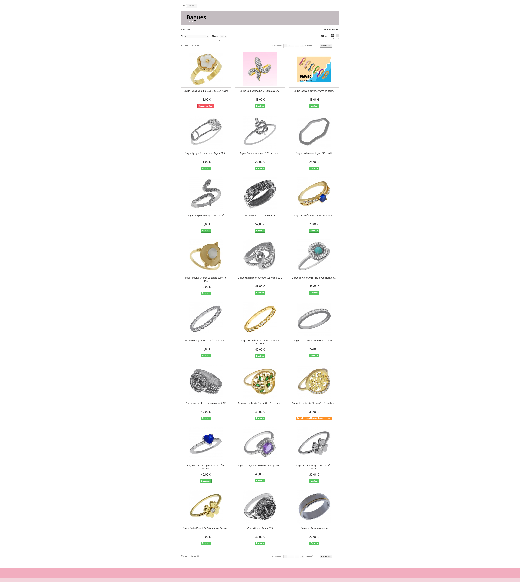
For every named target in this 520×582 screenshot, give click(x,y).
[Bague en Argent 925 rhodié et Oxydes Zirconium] (206, 319)
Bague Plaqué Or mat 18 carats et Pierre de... (205, 279)
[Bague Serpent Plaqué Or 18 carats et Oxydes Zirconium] (260, 69)
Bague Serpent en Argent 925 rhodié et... (259, 153)
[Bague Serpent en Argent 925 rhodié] (206, 194)
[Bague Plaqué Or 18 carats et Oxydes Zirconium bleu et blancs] (314, 194)
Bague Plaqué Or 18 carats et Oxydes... (314, 215)
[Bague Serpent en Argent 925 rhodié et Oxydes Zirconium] (260, 132)
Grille (332, 38)
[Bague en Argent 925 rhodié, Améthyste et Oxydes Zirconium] (260, 444)
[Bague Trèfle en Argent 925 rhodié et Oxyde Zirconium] (314, 444)
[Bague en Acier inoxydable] (314, 507)
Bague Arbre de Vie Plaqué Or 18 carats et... (259, 403)
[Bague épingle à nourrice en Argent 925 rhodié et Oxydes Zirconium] (206, 132)
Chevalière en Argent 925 (260, 528)
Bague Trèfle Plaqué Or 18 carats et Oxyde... (206, 528)
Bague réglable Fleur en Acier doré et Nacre (206, 91)
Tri (182, 36)
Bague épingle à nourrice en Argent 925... (206, 153)
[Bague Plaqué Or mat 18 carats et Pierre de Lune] (206, 256)
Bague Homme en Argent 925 (260, 215)
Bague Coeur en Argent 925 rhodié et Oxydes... (205, 467)
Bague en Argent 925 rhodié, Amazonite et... (314, 278)
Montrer (215, 36)
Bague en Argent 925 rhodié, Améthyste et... (260, 465)
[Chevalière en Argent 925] (260, 507)
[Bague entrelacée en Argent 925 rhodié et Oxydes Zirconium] (260, 256)
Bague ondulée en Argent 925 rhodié (314, 153)
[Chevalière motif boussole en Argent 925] (206, 382)
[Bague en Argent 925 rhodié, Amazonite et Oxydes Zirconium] (314, 256)
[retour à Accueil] (183, 6)
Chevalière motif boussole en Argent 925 (205, 403)
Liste (337, 38)
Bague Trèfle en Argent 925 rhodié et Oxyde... (314, 467)
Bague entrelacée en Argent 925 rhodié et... (260, 278)
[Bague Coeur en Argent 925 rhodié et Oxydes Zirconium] (206, 444)
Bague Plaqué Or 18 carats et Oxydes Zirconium (260, 342)
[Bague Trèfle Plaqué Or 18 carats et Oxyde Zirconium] (206, 507)
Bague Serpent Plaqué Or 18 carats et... (260, 91)
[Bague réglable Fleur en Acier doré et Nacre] (206, 69)
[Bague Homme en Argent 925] (260, 194)
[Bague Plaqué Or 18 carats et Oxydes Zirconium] (260, 319)
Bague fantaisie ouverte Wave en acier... (314, 91)
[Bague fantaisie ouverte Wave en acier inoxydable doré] (314, 69)
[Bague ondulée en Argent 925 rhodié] (314, 132)
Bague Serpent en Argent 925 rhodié (206, 215)
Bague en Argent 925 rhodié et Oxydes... (205, 340)
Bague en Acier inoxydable (314, 528)
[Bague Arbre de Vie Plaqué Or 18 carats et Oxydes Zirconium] (260, 382)
